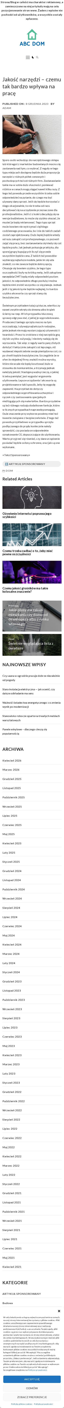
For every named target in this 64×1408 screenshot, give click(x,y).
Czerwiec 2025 (12, 824)
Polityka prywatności (43, 1404)
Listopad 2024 (11, 880)
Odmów (32, 1388)
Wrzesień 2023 (12, 1009)
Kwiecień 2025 (11, 843)
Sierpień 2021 (11, 1229)
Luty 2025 (8, 852)
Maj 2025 (8, 834)
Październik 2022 (13, 1101)
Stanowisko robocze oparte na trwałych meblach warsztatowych (31, 718)
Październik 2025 (13, 797)
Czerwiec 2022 (12, 1137)
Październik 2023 (13, 999)
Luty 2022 (8, 1174)
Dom (9, 470)
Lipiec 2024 (9, 916)
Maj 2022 (8, 1147)
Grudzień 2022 (11, 1091)
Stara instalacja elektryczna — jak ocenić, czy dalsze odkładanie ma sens (28, 691)
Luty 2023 (8, 1073)
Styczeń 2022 (11, 1183)
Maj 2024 (8, 935)
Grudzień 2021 (11, 1193)
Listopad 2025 (11, 787)
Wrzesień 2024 (12, 898)
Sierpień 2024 (11, 907)
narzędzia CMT (11, 276)
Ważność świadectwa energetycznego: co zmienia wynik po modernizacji (31, 704)
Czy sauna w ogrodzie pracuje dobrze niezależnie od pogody (31, 677)
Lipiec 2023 (9, 1027)
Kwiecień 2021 (11, 1266)
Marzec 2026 (11, 769)
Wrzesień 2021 (12, 1220)
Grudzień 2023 (11, 981)
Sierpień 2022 (11, 1119)
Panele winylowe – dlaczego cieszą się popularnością (24, 731)
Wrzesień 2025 (12, 806)
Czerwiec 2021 (12, 1248)
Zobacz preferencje (32, 1397)
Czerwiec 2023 (12, 1036)
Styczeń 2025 (11, 861)
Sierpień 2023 (11, 1018)
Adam (6, 107)
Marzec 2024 (11, 953)
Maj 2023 (8, 1045)
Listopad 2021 (11, 1202)
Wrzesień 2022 (12, 1110)
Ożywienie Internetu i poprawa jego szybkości (27, 515)
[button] (59, 1311)
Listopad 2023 (11, 990)
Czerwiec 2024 (12, 926)
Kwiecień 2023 (11, 1055)
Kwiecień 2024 (11, 944)
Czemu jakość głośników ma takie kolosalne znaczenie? (25, 589)
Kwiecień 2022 (11, 1156)
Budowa (7, 1303)
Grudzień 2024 (11, 870)
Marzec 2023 (11, 1064)
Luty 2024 (8, 963)
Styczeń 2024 (11, 972)
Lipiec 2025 (9, 815)
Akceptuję (32, 1379)
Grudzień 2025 (11, 778)
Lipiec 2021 (9, 1239)
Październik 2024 (13, 889)
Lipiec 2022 (9, 1128)
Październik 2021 (13, 1211)
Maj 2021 (8, 1257)
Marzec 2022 (11, 1165)
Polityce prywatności (37, 1370)
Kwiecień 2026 (11, 760)
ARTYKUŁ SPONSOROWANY (21, 1293)
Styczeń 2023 (11, 1082)
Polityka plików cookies (21, 1404)
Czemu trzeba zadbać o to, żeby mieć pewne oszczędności (27, 552)
